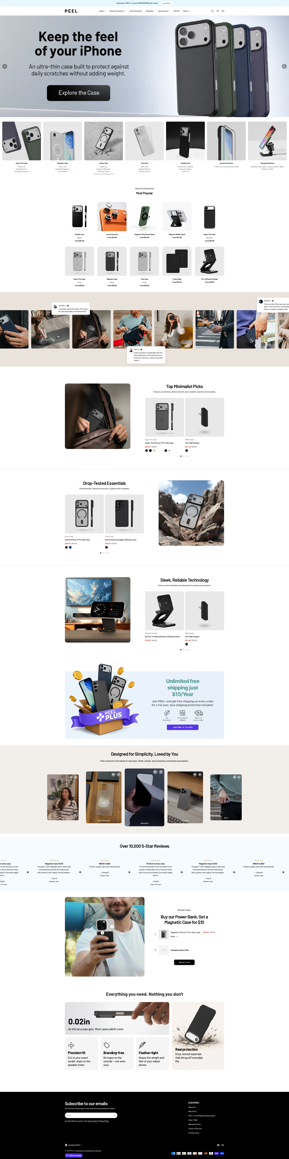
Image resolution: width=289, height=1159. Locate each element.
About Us (192, 1107)
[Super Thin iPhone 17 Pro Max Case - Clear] (158, 450)
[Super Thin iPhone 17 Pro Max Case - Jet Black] (165, 450)
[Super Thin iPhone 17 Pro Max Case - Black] (146, 450)
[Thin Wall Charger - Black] (186, 450)
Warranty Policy (194, 1124)
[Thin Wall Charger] (204, 417)
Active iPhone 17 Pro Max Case (77, 539)
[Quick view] (180, 402)
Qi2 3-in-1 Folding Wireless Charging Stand (162, 636)
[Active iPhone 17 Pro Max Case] (84, 514)
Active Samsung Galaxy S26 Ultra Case (120, 539)
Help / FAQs (192, 1120)
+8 (169, 450)
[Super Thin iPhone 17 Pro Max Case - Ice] (161, 450)
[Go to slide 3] (145, 114)
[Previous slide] (4, 66)
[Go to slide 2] (143, 114)
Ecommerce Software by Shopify (88, 1151)
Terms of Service (195, 1128)
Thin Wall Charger (192, 443)
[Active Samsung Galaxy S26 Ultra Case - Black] (106, 547)
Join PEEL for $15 (182, 727)
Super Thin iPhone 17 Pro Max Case (159, 443)
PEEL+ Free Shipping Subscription (202, 1116)
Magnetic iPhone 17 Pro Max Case (185, 932)
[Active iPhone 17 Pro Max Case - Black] (66, 547)
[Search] (212, 11)
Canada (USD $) (74, 1145)
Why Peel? (192, 1111)
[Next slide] (284, 66)
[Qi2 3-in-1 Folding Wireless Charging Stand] (164, 610)
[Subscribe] (114, 1115)
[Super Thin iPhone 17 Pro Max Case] (164, 417)
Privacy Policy (193, 1133)
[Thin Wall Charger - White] (190, 450)
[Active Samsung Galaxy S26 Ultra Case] (124, 514)
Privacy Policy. (104, 1121)
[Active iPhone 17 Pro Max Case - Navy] (70, 547)
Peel (73, 1151)
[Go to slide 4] (147, 114)
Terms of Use (92, 1121)
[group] (144, 66)
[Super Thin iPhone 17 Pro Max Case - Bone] (154, 450)
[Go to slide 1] (141, 114)
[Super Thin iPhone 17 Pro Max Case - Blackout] (150, 450)
